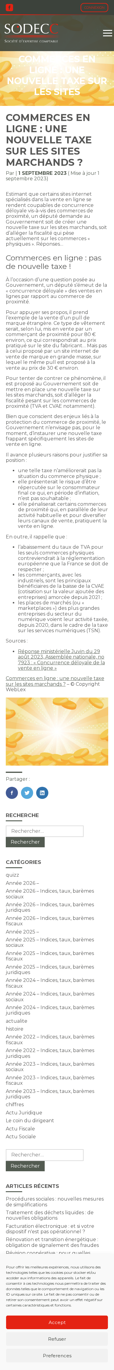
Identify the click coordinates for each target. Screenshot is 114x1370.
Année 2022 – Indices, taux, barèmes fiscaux (50, 1039)
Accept (57, 1322)
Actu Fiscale (20, 1129)
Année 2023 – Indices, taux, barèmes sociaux (50, 1066)
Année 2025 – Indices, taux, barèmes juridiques (50, 969)
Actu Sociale (21, 1136)
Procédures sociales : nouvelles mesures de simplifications (55, 1201)
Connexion (94, 7)
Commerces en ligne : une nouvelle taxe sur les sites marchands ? (55, 681)
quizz (12, 875)
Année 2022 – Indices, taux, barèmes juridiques (50, 1053)
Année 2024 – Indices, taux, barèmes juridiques (50, 1010)
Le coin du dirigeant (30, 1120)
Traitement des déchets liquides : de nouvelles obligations (50, 1215)
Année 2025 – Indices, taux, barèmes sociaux (50, 942)
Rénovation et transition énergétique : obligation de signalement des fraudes (52, 1242)
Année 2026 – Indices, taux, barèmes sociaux (50, 893)
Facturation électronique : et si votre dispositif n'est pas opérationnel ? (50, 1228)
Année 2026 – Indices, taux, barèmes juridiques (50, 907)
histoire (14, 1029)
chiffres (15, 1104)
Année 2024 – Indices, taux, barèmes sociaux (50, 996)
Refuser (57, 1339)
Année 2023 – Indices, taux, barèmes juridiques (50, 1094)
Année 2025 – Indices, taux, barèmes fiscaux (50, 956)
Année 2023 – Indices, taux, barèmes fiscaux (50, 1080)
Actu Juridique (24, 1113)
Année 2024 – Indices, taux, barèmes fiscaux (50, 983)
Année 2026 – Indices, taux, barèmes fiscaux (50, 921)
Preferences (57, 1356)
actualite (16, 1021)
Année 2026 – (22, 883)
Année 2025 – (22, 932)
